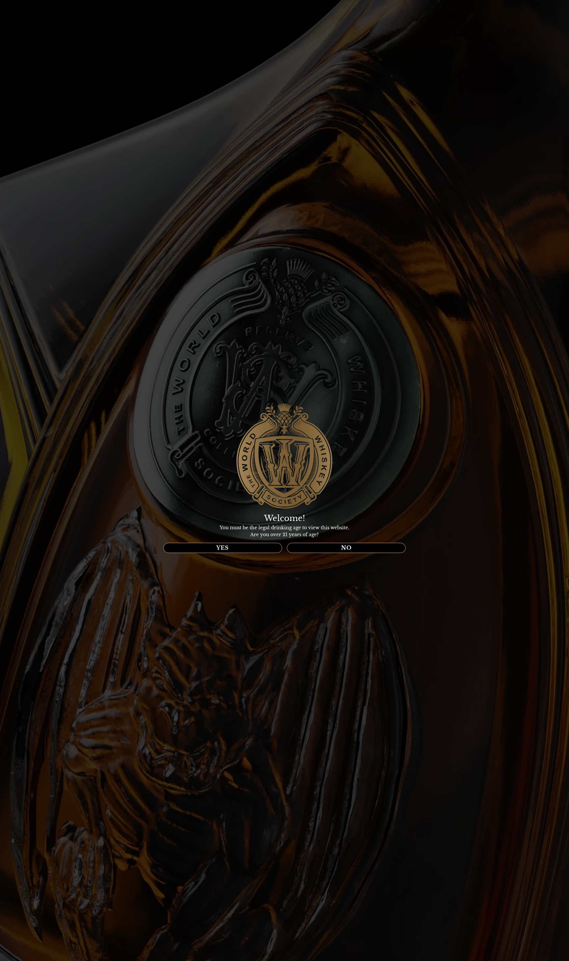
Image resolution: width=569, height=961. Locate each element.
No (346, 547)
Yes (222, 547)
